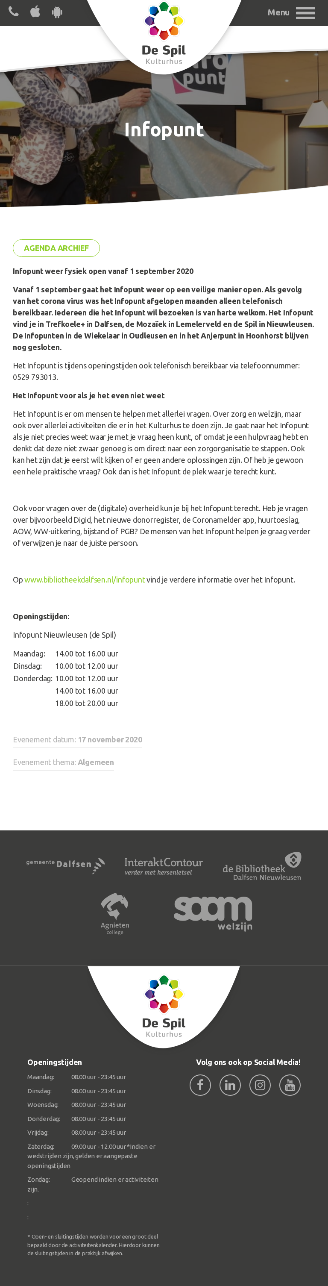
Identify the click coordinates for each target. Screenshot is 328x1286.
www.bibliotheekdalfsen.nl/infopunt (84, 579)
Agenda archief (56, 248)
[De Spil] (164, 1007)
